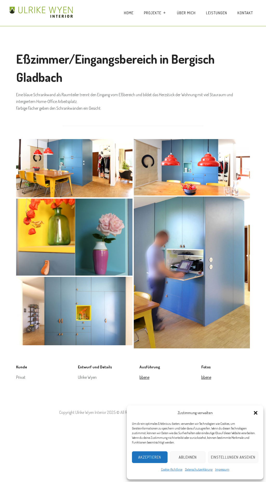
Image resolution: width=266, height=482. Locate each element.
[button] (255, 412)
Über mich (186, 12)
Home (129, 12)
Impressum (222, 469)
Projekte (152, 12)
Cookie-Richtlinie (171, 469)
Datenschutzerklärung (198, 469)
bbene (144, 377)
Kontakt (245, 12)
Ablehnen (188, 457)
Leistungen (216, 12)
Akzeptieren (149, 457)
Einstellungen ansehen (233, 457)
